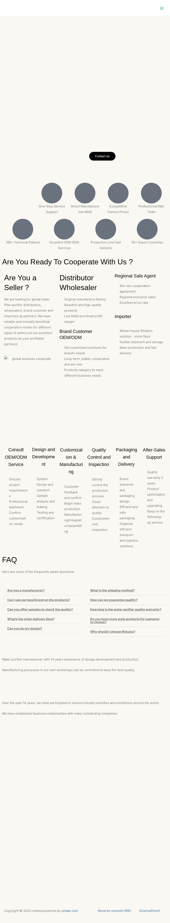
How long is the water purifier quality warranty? (125, 609)
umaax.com (69, 911)
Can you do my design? (24, 628)
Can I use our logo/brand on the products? (38, 600)
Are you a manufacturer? (26, 590)
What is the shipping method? (112, 590)
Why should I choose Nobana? (112, 632)
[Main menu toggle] (161, 8)
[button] (43, 590)
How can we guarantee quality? (113, 600)
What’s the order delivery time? (30, 619)
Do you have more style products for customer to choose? (125, 620)
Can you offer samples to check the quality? (40, 609)
